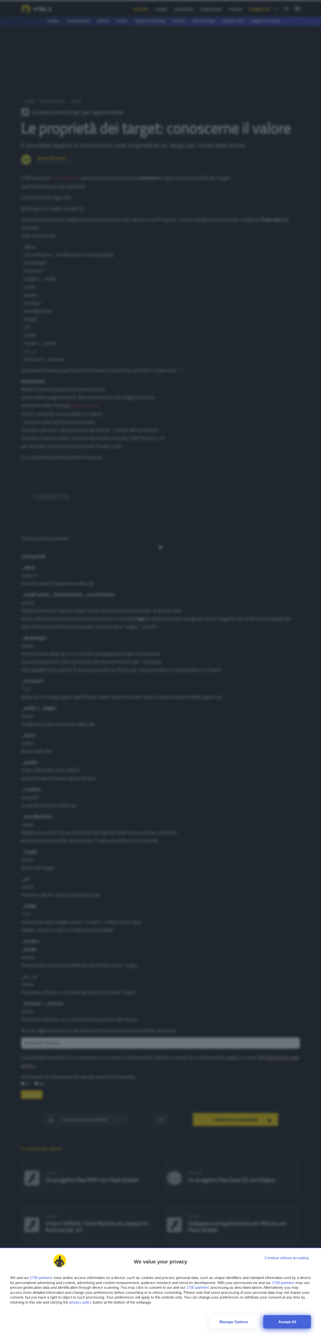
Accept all (287, 1322)
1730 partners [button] (41, 1277)
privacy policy (80, 1302)
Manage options (233, 1322)
